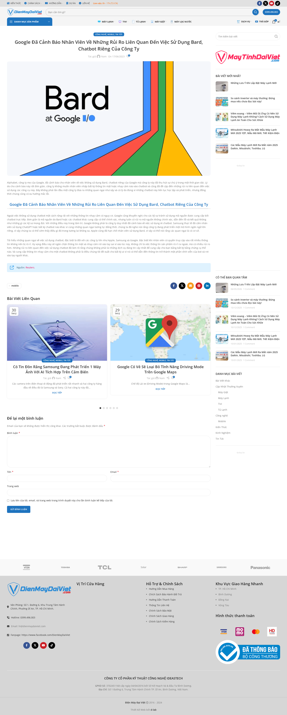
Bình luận (13, 433)
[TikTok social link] (277, 3)
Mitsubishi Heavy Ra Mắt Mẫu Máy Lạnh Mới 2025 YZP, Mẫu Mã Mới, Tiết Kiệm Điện (255, 131)
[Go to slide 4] (110, 408)
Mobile (110, 34)
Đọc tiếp (57, 392)
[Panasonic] (260, 567)
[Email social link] (190, 285)
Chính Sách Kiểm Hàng (162, 621)
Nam (104, 56)
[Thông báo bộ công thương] (248, 652)
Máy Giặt (223, 392)
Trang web (13, 486)
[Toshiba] (65, 567)
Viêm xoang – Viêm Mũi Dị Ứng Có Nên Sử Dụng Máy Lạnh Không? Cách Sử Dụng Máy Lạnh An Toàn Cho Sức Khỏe (255, 117)
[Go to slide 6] (117, 408)
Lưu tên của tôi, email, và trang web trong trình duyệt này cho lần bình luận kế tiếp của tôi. (62, 500)
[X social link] (265, 3)
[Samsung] (221, 567)
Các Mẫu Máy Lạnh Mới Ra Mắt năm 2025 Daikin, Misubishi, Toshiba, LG (254, 146)
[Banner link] (248, 57)
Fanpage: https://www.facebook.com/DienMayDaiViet (40, 635)
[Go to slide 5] (114, 408)
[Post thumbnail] (222, 86)
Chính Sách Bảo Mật (160, 610)
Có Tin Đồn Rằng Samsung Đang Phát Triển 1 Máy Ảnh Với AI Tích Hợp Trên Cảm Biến (57, 369)
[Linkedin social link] (207, 285)
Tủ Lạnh (222, 409)
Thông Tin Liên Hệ (159, 605)
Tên (10, 472)
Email (114, 472)
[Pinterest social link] (199, 285)
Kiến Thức (221, 427)
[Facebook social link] (259, 3)
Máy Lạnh (223, 398)
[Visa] (26, 567)
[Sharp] (182, 567)
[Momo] (240, 631)
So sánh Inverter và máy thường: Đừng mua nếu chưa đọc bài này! (253, 100)
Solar (143, 567)
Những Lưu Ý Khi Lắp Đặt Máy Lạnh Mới (254, 83)
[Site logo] (24, 11)
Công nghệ (100, 34)
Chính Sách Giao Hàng (161, 616)
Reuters (30, 267)
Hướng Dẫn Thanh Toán (162, 599)
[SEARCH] (255, 12)
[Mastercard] (256, 631)
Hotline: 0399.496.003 (23, 617)
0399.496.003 (271, 12)
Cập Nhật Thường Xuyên (229, 386)
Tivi (220, 403)
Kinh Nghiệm (223, 432)
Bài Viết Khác (223, 380)
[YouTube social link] (271, 3)
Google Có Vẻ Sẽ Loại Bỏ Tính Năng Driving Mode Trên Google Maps (160, 369)
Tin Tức (118, 34)
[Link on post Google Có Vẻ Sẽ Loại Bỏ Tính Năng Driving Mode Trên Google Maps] (160, 332)
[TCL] (104, 567)
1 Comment (249, 289)
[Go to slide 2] (104, 408)
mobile (15, 285)
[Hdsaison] (272, 631)
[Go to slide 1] (100, 408)
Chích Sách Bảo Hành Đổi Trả (165, 594)
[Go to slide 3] (107, 408)
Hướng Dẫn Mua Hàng (161, 588)
